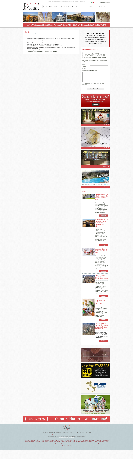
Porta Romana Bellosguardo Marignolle (54, 443)
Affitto (50, 7)
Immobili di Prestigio (90, 7)
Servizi (63, 7)
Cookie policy (71, 437)
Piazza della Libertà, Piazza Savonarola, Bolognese (85, 441)
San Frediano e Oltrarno (85, 443)
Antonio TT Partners (66, 445)
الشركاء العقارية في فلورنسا (56, 440)
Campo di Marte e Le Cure (71, 443)
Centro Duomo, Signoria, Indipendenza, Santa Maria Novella (56, 441)
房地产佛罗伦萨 (45, 440)
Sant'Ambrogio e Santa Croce (100, 443)
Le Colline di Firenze (103, 7)
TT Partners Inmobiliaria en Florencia (92, 440)
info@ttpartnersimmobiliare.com (97, 57)
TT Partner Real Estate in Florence (72, 440)
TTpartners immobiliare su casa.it (32, 440)
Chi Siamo (57, 7)
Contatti (68, 7)
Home (40, 7)
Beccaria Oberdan (38, 443)
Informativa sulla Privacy (63, 437)
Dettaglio (103, 215)
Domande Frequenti (77, 7)
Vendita (45, 7)
